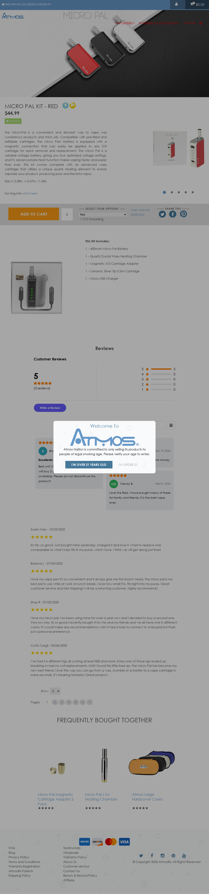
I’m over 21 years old (88, 464)
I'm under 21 (128, 464)
